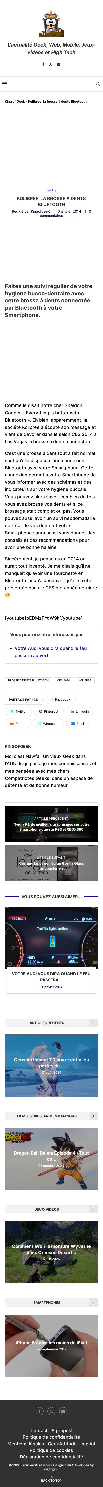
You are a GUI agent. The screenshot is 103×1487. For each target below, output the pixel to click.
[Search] (98, 84)
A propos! (62, 1430)
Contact (39, 1430)
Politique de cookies (51, 1450)
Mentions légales (26, 1443)
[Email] (58, 64)
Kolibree (85, 680)
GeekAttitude (62, 1443)
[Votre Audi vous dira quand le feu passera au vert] (51, 938)
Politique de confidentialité (51, 1437)
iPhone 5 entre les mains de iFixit (52, 1342)
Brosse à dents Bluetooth (28, 680)
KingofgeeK (40, 211)
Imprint (88, 1443)
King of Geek (15, 101)
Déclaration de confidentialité (51, 1456)
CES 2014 (63, 680)
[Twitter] (50, 64)
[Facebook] (43, 64)
